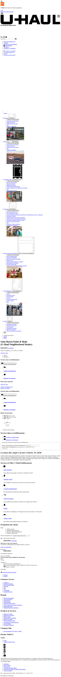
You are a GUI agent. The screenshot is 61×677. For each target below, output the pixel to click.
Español (5, 576)
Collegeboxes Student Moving (11, 622)
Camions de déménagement (10, 364)
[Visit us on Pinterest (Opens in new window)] (5, 649)
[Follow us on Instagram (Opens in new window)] (5, 647)
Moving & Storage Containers (13, 605)
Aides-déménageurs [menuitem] (8, 291)
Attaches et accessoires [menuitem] (11, 126)
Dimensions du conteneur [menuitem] (12, 190)
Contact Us (6, 582)
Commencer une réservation (12, 144)
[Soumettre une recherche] (16, 39)
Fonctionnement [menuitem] (10, 296)
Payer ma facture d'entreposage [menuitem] (13, 221)
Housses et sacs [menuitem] (10, 260)
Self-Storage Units (8, 606)
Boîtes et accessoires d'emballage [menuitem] (11, 253)
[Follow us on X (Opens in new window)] (5, 654)
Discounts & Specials (9, 625)
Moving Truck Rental (9, 598)
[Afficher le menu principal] (2, 13)
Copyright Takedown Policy (10, 668)
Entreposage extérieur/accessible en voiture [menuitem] (16, 220)
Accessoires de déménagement (10, 488)
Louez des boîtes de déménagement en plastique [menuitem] (17, 265)
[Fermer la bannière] (2, 1)
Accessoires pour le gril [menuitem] (11, 325)
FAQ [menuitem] (8, 125)
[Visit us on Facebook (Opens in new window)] (5, 645)
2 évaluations (11, 348)
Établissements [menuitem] (8, 45)
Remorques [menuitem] (6, 118)
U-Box (17, 179)
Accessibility (7, 590)
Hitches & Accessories (9, 615)
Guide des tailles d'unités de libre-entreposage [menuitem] (16, 218)
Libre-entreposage (8, 469)
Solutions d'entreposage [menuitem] (11, 264)
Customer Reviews (8, 591)
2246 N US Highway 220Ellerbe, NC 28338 (7, 387)
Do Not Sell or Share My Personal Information (15, 669)
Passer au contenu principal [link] (7, 11)
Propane (10, 321)
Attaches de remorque (8, 498)
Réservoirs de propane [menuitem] (11, 329)
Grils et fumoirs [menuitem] (10, 326)
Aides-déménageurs (17, 291)
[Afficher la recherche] (4, 37)
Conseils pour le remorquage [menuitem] (13, 147)
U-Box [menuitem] (8, 179)
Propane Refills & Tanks (9, 620)
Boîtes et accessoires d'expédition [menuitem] (13, 259)
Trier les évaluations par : (7, 535)
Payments (6, 586)
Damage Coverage (8, 619)
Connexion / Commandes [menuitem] (10, 48)
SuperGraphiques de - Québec (13, 631)
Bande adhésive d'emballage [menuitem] (12, 263)
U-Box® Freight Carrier (9, 642)
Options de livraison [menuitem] (11, 183)
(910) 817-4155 (4, 353)
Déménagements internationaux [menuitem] (13, 186)
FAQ (5, 589)
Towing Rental (7, 602)
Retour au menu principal (13, 119)
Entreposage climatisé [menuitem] (11, 216)
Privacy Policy (7, 665)
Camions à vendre (8, 518)
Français (6, 574)
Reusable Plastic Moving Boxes (11, 607)
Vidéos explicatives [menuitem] (11, 122)
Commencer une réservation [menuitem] (12, 121)
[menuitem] (33, 144)
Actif (2, 10)
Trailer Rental (7, 600)
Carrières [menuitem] (6, 43)
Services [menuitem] (8, 298)
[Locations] (6, 37)
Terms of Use (7, 666)
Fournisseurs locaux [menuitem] (11, 295)
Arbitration (6, 664)
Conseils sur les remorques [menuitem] (12, 123)
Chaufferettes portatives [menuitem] (12, 328)
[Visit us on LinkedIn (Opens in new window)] (5, 652)
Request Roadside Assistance (9, 572)
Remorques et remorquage (9, 378)
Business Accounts (8, 614)
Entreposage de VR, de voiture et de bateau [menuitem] (16, 217)
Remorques (11, 118)
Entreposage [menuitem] (6, 209)
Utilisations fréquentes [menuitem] (11, 185)
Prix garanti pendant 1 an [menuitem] (9, 41)
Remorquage (6, 141)
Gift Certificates (7, 623)
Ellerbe (5, 336)
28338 (5, 338)
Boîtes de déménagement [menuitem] (12, 256)
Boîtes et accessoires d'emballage (25, 253)
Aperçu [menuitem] (8, 294)
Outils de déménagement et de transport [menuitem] (15, 261)
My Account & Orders (9, 585)
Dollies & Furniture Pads (9, 603)
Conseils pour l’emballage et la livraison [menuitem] (17, 187)
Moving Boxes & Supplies (10, 618)
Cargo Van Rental (8, 599)
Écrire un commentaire (6, 547)
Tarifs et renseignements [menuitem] (12, 182)
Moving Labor (7, 616)
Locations (8, 670)
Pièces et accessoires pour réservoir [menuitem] (14, 330)
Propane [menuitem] (5, 321)
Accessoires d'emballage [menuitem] (12, 257)
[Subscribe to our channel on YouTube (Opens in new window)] (5, 656)
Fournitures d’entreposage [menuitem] (12, 225)
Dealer (5, 640)
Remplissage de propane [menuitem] (12, 324)
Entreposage (12, 209)
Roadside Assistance (8, 583)
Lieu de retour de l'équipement (11, 447)
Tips (5, 587)
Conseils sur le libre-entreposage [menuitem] (13, 224)
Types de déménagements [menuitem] (12, 299)
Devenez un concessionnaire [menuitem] (10, 44)
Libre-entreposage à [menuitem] (12, 213)
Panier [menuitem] (7, 47)
